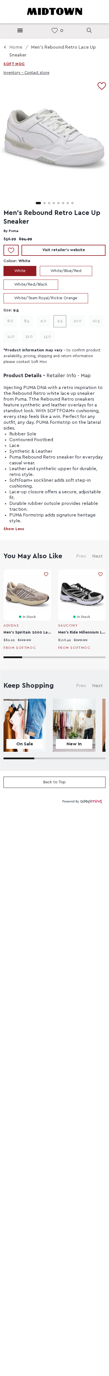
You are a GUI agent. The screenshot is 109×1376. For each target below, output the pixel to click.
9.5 (59, 321)
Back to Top (54, 782)
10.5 (96, 321)
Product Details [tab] (22, 375)
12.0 (29, 337)
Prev (81, 556)
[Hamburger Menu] (20, 30)
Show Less (13, 529)
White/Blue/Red (66, 271)
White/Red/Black (30, 284)
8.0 (10, 321)
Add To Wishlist (11, 250)
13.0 (47, 337)
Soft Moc (14, 64)
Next (97, 556)
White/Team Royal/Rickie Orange (45, 298)
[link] (54, 31)
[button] (38, 203)
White (20, 271)
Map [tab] (86, 375)
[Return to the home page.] (55, 11)
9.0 (43, 321)
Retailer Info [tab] (61, 375)
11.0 (10, 337)
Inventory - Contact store (26, 73)
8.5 (26, 321)
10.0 (77, 321)
